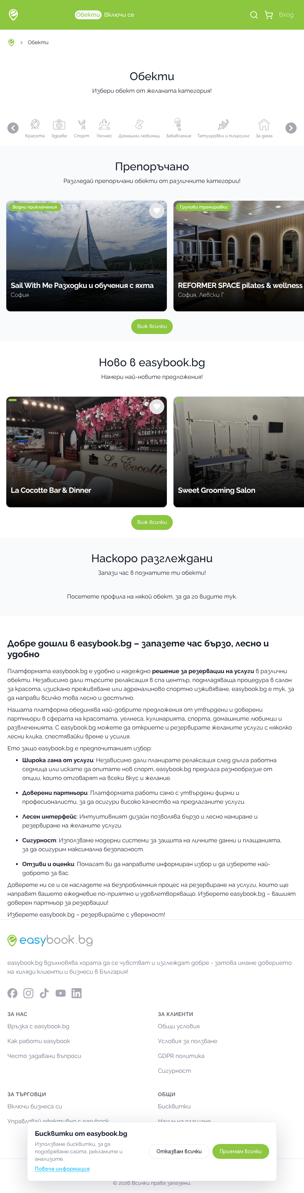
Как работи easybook (38, 1041)
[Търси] (254, 14)
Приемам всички (241, 1151)
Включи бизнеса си (34, 1106)
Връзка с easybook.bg (38, 1026)
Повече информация (62, 1169)
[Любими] (156, 210)
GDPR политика (181, 1055)
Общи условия (179, 1026)
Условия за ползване (187, 1041)
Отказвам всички (179, 1151)
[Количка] (268, 14)
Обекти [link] (38, 43)
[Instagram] (28, 993)
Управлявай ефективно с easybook (58, 1121)
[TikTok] (44, 993)
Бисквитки (174, 1106)
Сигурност (174, 1070)
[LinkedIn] (77, 993)
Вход (286, 14)
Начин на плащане (184, 1121)
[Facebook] (12, 993)
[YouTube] (61, 993)
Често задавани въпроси (44, 1055)
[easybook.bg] (13, 15)
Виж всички (152, 327)
